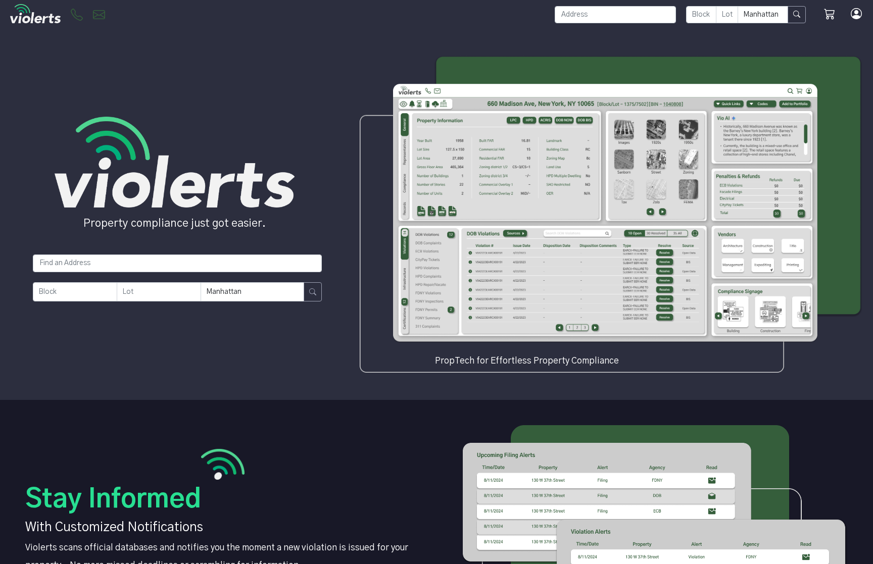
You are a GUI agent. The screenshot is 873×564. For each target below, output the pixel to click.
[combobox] (615, 14)
